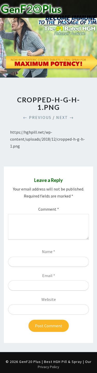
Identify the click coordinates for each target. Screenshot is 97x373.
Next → (65, 117)
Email (48, 275)
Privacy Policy (48, 366)
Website (48, 299)
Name (48, 251)
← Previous (37, 117)
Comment (48, 209)
